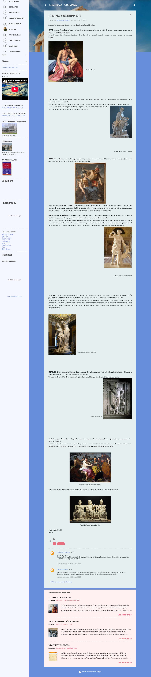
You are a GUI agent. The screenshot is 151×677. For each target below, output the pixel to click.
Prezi (3, 247)
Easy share (6, 240)
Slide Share (6, 249)
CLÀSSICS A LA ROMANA (63, 4)
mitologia (61, 544)
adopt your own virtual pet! (14, 296)
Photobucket (6, 245)
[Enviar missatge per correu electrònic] (54, 539)
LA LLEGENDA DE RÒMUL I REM (63, 621)
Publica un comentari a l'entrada (61, 582)
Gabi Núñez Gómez (63, 552)
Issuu (4, 243)
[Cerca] (134, 5)
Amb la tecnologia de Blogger (91, 671)
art (54, 544)
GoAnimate (6, 242)
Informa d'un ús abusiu (10, 67)
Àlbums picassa (7, 234)
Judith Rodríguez (62, 569)
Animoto (5, 236)
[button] (130, 15)
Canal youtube (7, 238)
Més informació (125, 615)
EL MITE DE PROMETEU (59, 597)
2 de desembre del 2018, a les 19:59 (69, 577)
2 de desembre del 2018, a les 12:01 (69, 563)
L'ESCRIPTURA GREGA (59, 645)
